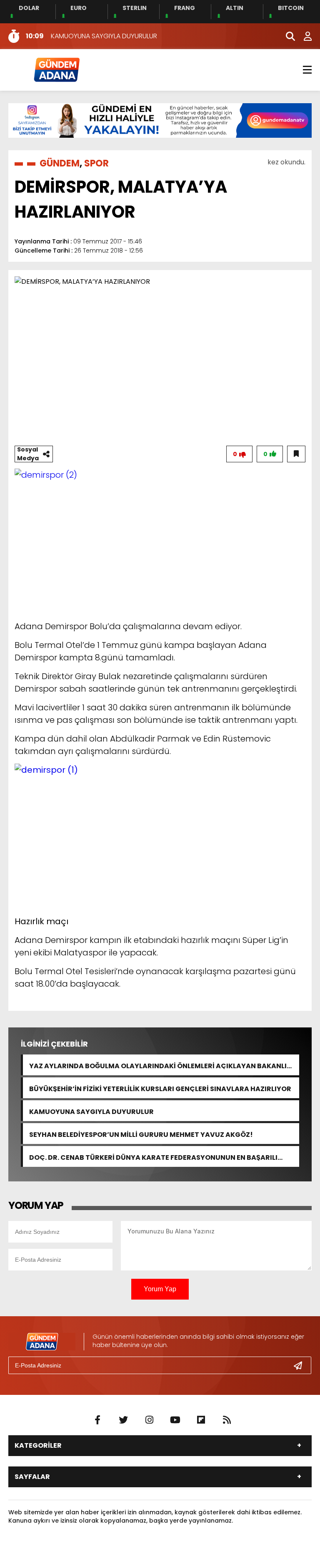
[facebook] (97, 1420)
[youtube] (175, 1420)
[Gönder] (301, 1365)
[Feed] (226, 1420)
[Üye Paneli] (303, 36)
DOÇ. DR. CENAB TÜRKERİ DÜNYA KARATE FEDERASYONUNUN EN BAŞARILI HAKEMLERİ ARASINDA (153, 1157)
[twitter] (123, 1420)
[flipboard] (201, 1420)
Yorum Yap (160, 1289)
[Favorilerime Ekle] (296, 454)
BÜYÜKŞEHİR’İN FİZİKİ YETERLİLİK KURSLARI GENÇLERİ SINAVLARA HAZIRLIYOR (160, 1088)
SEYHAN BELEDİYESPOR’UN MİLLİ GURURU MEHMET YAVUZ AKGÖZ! (141, 1134)
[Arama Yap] (286, 36)
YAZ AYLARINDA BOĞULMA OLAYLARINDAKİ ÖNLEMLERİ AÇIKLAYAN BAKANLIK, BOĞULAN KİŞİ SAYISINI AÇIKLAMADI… (161, 1065)
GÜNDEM (60, 163)
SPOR (96, 163)
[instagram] (149, 1420)
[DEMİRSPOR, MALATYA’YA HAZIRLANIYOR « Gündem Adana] (56, 69)
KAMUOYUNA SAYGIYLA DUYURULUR (91, 1111)
